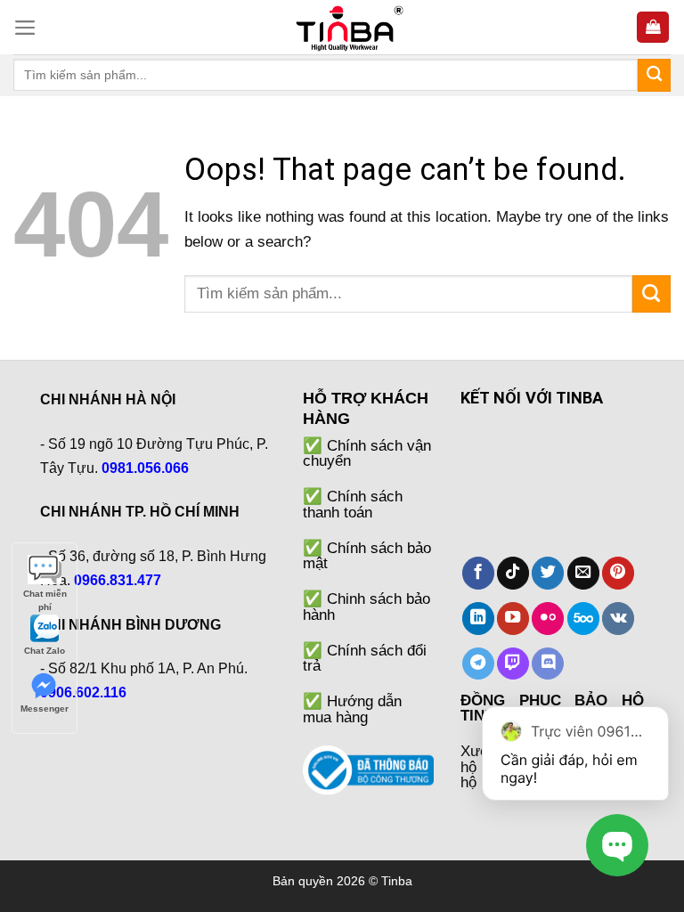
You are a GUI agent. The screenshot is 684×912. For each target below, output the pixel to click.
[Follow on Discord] (548, 663)
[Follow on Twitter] (548, 573)
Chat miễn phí (45, 594)
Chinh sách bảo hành (366, 606)
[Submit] (654, 75)
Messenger (44, 708)
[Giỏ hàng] (653, 27)
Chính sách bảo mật (367, 555)
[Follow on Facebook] (478, 573)
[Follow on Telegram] (478, 663)
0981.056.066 (145, 468)
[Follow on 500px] (583, 618)
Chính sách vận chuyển (367, 452)
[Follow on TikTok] (513, 573)
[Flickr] (548, 618)
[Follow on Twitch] (513, 663)
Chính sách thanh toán (353, 503)
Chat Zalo (44, 651)
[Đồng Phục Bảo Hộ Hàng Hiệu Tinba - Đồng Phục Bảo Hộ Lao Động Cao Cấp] (342, 27)
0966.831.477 (117, 580)
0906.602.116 (83, 692)
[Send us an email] (583, 573)
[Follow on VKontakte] (618, 618)
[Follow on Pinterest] (618, 573)
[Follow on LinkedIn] (478, 618)
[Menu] (25, 27)
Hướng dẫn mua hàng (352, 708)
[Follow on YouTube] (513, 618)
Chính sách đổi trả (365, 657)
